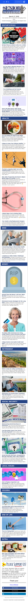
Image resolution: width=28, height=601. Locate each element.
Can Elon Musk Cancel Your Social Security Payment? (11, 431)
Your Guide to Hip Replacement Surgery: (13, 221)
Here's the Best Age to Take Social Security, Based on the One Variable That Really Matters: (13, 110)
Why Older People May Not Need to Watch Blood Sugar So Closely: (13, 177)
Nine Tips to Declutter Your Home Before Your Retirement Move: (13, 554)
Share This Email (15, 587)
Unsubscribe (5, 599)
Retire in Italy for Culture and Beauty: (12, 368)
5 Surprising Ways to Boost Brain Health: (13, 247)
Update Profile (11, 599)
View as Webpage (14, 584)
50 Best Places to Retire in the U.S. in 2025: (14, 45)
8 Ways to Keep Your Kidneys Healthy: (12, 143)
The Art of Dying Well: (8, 531)
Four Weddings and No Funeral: (12, 89)
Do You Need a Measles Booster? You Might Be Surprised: (13, 67)
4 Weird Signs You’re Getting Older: (12, 213)
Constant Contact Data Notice (19, 599)
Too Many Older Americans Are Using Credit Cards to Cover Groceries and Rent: (14, 333)
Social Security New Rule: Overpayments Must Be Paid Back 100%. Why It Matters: (13, 456)
